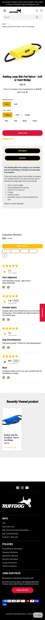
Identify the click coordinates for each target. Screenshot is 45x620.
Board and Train (8, 527)
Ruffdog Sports (21, 614)
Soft (15, 104)
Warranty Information (10, 559)
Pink (17, 115)
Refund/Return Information (12, 549)
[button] (7, 139)
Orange (27, 115)
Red (15, 121)
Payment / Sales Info (10, 537)
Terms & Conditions (9, 566)
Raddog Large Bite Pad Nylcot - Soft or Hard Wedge (18, 26)
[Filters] (28, 251)
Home (4, 24)
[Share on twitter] (8, 287)
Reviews (23, 158)
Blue (6, 121)
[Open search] (10, 251)
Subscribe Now (22, 590)
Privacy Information (9, 563)
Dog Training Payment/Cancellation (15, 530)
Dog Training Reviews (10, 534)
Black (25, 121)
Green (35, 121)
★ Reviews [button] (42, 312)
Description (22, 151)
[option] (22, 52)
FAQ (3, 523)
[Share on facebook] (3, 287)
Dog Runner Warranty (10, 556)
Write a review (22, 246)
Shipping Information (10, 552)
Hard (7, 104)
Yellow (7, 115)
